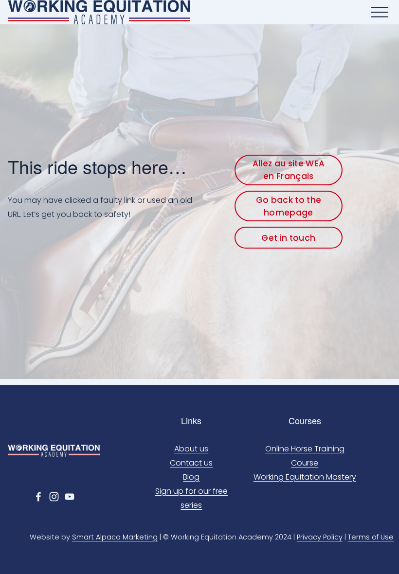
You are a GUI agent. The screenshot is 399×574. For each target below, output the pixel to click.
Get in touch (288, 238)
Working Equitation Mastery (305, 477)
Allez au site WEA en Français (289, 170)
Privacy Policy (320, 537)
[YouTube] (69, 497)
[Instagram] (54, 497)
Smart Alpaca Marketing (115, 537)
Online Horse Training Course (305, 455)
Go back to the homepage (289, 206)
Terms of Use (371, 537)
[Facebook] (38, 497)
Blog (191, 477)
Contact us (191, 462)
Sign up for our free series (191, 498)
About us (191, 448)
